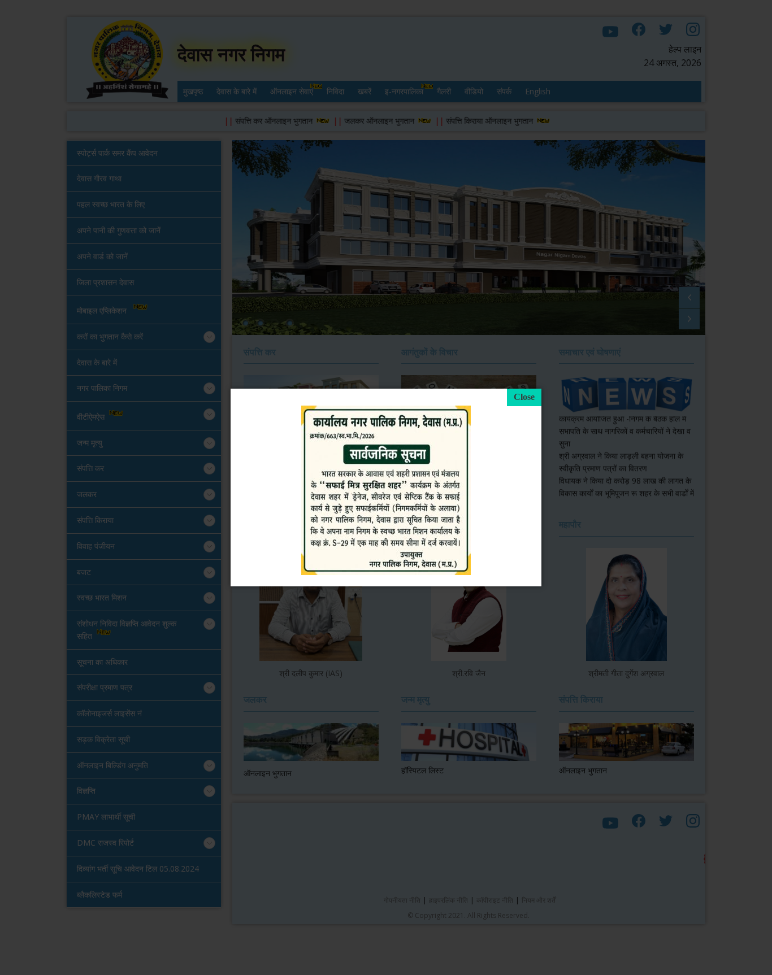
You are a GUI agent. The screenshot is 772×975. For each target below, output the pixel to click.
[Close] (524, 397)
